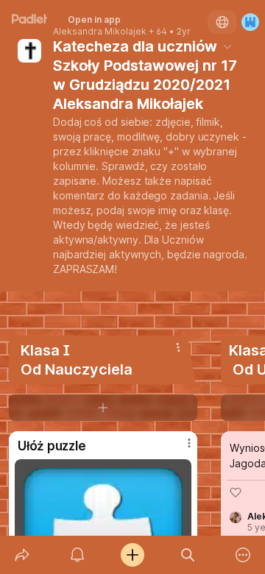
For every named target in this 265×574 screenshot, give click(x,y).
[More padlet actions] (243, 555)
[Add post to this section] (103, 407)
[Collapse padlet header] (227, 46)
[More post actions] (179, 448)
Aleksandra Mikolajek (99, 31)
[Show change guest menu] (250, 22)
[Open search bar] (188, 555)
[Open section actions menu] (178, 347)
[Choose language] (222, 22)
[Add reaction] (235, 492)
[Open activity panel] (77, 555)
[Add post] (132, 555)
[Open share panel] (21, 555)
